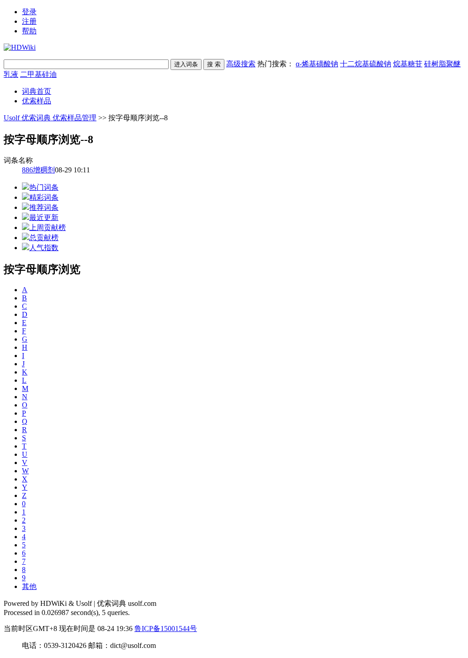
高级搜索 (240, 64)
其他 (29, 586)
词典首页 (36, 91)
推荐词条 (43, 207)
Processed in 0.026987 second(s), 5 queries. (67, 612)
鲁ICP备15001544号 (165, 628)
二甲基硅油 (38, 74)
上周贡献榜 (47, 227)
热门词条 (43, 187)
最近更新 (43, 217)
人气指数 (43, 247)
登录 (29, 12)
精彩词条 (43, 197)
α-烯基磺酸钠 (317, 64)
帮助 (29, 31)
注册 (29, 21)
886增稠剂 (38, 170)
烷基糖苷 (407, 64)
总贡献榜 (43, 237)
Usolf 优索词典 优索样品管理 (50, 118)
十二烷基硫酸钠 (365, 64)
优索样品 (36, 101)
